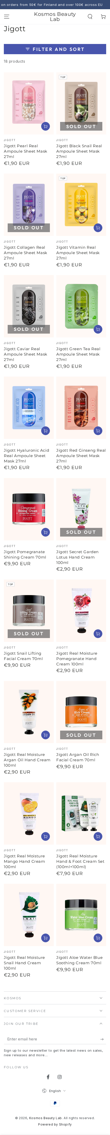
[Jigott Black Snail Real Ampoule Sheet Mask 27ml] (81, 103)
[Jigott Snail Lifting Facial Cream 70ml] (29, 611)
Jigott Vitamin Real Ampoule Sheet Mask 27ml (78, 252)
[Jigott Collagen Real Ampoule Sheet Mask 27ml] (29, 205)
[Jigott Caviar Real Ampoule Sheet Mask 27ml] (29, 306)
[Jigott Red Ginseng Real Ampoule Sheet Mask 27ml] (81, 408)
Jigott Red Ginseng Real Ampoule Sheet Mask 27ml (81, 455)
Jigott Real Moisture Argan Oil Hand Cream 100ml (27, 760)
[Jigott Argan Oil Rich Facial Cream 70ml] (81, 712)
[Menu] (6, 16)
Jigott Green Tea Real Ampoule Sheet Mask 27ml (78, 354)
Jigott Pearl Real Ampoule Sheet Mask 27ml (25, 151)
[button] (90, 16)
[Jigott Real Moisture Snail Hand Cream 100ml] (29, 915)
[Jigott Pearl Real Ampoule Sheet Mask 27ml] (29, 103)
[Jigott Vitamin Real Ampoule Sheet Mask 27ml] (81, 205)
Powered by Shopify (55, 1124)
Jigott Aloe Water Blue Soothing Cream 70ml (79, 960)
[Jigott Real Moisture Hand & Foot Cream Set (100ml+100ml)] (81, 813)
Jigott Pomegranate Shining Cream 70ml (25, 554)
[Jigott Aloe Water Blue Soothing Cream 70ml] (81, 915)
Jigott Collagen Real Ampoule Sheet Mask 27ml (25, 252)
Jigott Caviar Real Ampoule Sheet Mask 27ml (25, 354)
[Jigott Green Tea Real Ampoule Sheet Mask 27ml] (81, 306)
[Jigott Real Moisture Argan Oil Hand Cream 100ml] (29, 712)
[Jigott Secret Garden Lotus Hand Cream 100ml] (81, 509)
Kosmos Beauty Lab (45, 1118)
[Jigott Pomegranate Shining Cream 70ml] (29, 509)
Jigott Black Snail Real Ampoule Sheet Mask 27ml (79, 151)
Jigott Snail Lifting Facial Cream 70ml (23, 656)
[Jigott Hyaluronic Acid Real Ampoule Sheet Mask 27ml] (29, 408)
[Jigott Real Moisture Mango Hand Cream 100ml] (29, 813)
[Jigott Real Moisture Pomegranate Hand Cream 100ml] (81, 611)
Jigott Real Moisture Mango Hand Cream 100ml (24, 861)
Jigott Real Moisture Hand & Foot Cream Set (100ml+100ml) (80, 861)
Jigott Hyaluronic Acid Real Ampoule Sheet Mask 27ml (26, 455)
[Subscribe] (103, 1039)
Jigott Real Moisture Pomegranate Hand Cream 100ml (76, 658)
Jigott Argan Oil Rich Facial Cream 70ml (77, 757)
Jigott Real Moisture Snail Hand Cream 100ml (24, 963)
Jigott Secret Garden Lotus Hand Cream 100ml (77, 557)
